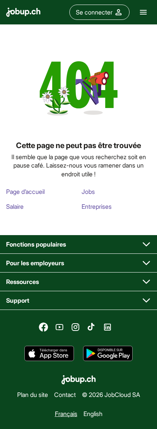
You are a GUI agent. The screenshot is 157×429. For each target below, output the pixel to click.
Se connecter (94, 12)
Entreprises (97, 206)
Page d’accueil (25, 191)
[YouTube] (59, 327)
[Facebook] (43, 327)
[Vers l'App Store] (49, 353)
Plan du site (32, 394)
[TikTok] (91, 327)
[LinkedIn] (107, 327)
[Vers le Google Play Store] (108, 353)
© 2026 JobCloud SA (111, 394)
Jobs (88, 191)
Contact (65, 394)
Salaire (15, 206)
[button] (78, 244)
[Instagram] (75, 327)
